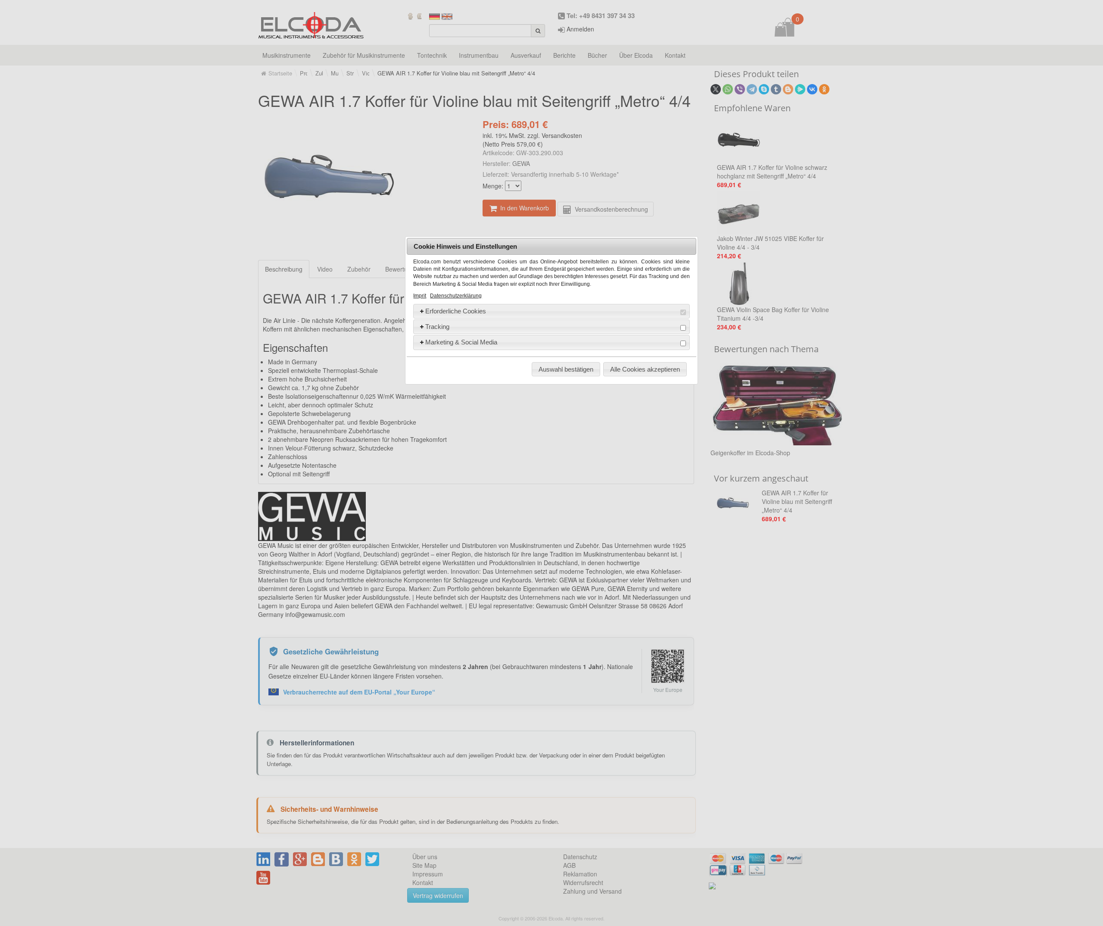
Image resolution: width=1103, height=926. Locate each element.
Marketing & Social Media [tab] (461, 342)
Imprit (419, 296)
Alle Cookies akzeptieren (645, 369)
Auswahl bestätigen (566, 369)
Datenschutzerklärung (456, 296)
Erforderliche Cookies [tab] (455, 311)
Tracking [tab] (437, 326)
